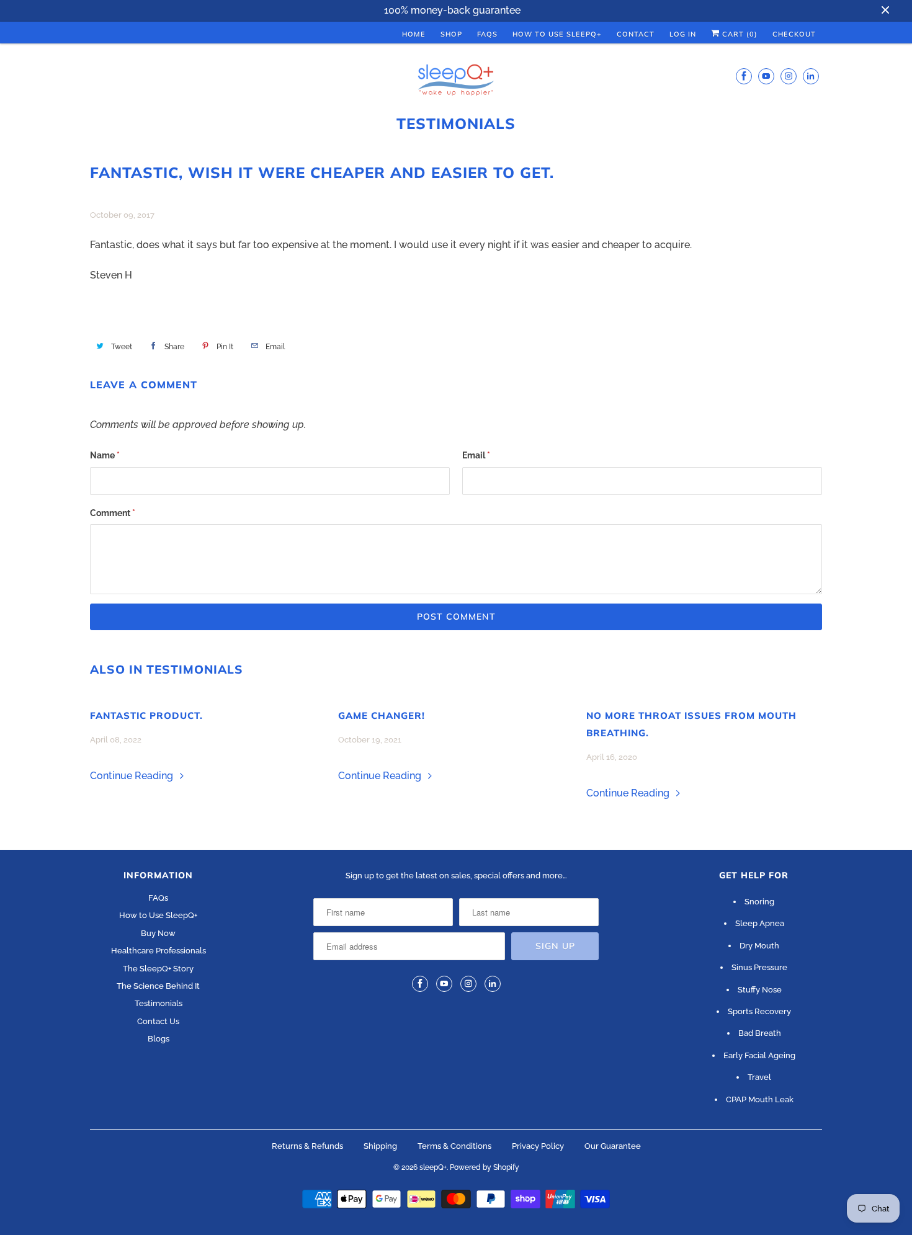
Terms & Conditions (454, 1146)
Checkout (794, 34)
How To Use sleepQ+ (557, 34)
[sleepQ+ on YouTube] (766, 76)
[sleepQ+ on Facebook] (744, 76)
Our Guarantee (612, 1146)
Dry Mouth (759, 945)
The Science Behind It (158, 986)
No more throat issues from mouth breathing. (691, 724)
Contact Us (158, 1021)
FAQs (487, 34)
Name (105, 455)
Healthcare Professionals (158, 950)
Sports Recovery (759, 1011)
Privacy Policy (538, 1146)
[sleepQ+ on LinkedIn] (811, 76)
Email (476, 455)
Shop (451, 34)
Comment (112, 513)
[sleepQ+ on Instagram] (788, 76)
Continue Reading (133, 776)
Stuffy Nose (760, 989)
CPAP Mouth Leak (760, 1099)
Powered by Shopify (484, 1167)
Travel (759, 1077)
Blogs (158, 1038)
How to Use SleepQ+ (158, 915)
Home (414, 34)
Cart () (739, 34)
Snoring (759, 901)
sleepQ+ (433, 1167)
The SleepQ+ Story (158, 968)
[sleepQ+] (456, 82)
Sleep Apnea (759, 923)
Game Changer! (381, 715)
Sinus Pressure (759, 967)
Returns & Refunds (307, 1146)
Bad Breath (759, 1033)
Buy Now (158, 933)
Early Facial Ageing (759, 1055)
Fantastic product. (146, 715)
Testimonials (456, 123)
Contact (636, 34)
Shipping (380, 1146)
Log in (682, 34)
